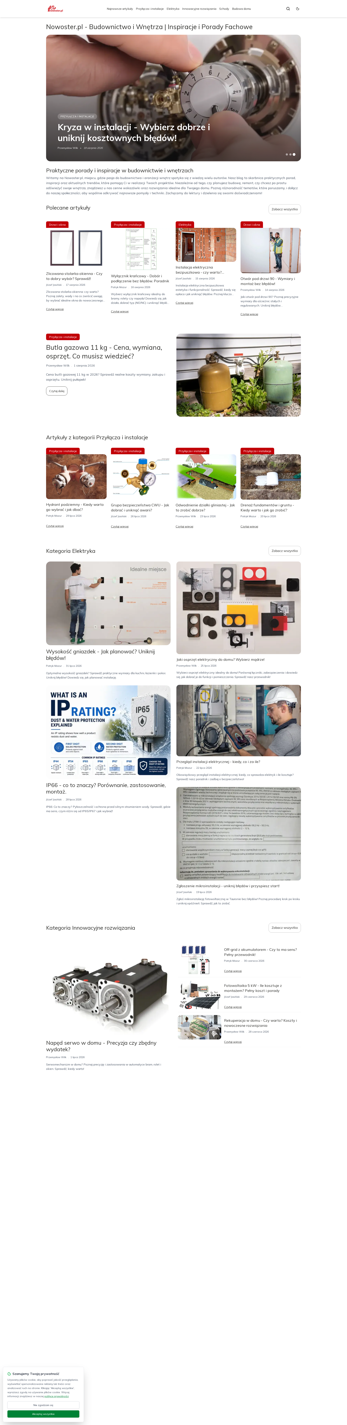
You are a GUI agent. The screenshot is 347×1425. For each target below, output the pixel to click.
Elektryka (173, 8)
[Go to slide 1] (287, 154)
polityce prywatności (56, 1396)
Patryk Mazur (119, 287)
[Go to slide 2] (290, 154)
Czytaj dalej (56, 391)
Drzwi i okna (57, 224)
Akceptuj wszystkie (43, 1414)
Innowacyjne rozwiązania (199, 8)
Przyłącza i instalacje (150, 8)
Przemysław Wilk (68, 148)
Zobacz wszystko (285, 209)
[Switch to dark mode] (297, 8)
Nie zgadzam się (43, 1405)
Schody (224, 8)
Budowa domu (241, 8)
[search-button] (288, 9)
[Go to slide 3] (294, 154)
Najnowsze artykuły (120, 8)
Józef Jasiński (54, 284)
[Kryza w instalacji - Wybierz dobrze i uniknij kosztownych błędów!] (173, 98)
